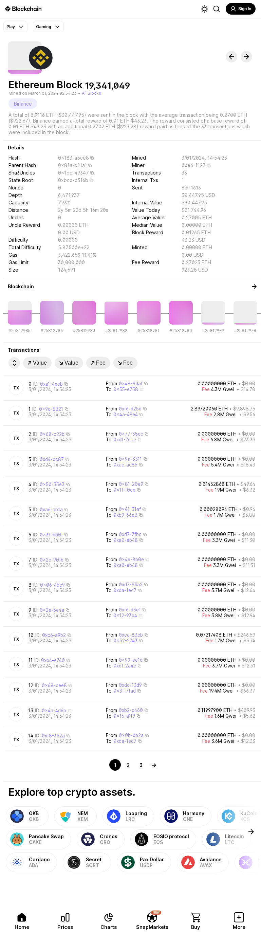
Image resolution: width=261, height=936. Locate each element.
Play (10, 26)
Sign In (244, 8)
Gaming (43, 26)
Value (40, 363)
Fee (101, 363)
